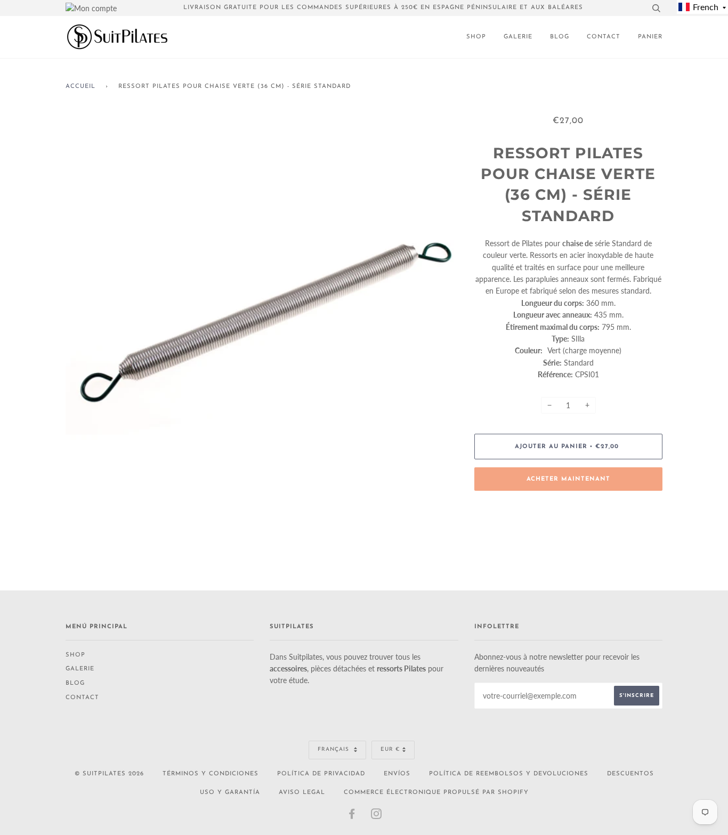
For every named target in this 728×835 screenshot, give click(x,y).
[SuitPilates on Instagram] (376, 817)
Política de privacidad (321, 774)
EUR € (390, 749)
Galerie (518, 37)
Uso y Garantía (230, 793)
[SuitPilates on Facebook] (352, 817)
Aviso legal (302, 793)
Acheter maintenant (568, 479)
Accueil (80, 87)
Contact (603, 37)
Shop (476, 37)
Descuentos (630, 774)
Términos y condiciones (210, 774)
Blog (559, 37)
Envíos (397, 774)
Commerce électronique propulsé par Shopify (436, 793)
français (334, 749)
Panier (650, 37)
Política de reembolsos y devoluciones (508, 774)
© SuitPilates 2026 (109, 774)
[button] (702, 7)
